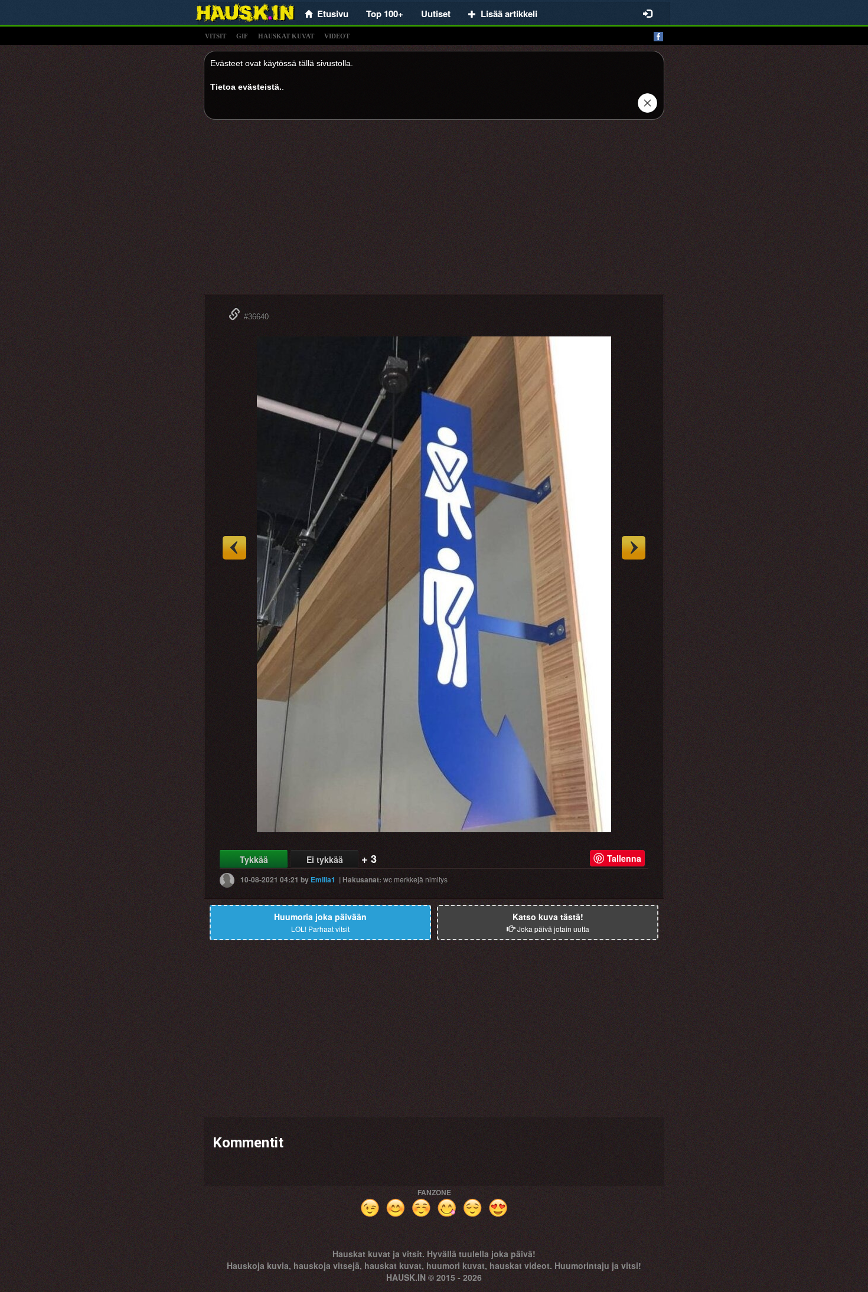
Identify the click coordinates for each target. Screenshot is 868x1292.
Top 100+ (384, 13)
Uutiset (436, 13)
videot (337, 36)
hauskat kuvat (286, 36)
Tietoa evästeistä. (246, 86)
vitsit (215, 36)
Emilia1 (323, 879)
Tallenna (624, 858)
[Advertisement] (434, 211)
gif (242, 36)
